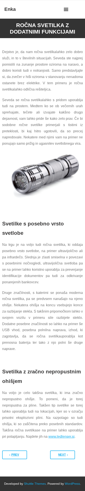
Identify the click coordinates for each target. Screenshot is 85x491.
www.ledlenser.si (61, 436)
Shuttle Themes (35, 483)
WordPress (72, 483)
